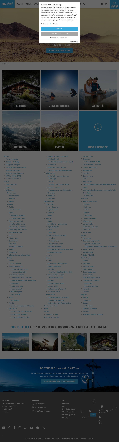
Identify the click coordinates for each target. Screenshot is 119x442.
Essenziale (46, 24)
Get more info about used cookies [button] (58, 37)
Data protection (74, 41)
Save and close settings (59, 33)
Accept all (59, 29)
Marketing (55, 24)
